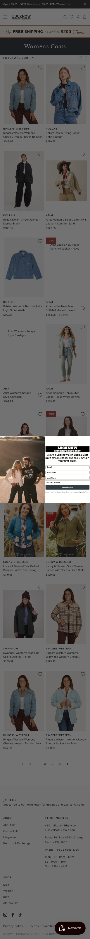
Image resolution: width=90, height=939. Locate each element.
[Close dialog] (1, 437)
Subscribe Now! (67, 487)
